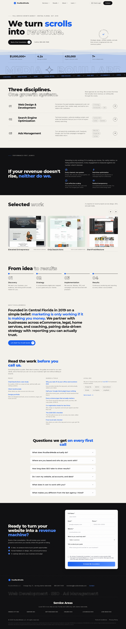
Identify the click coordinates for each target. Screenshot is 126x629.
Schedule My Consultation (91, 564)
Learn (73, 3)
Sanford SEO (31, 611)
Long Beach (106, 390)
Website (71, 529)
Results (56, 3)
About (65, 3)
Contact (107, 3)
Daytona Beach (107, 387)
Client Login (96, 3)
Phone (94, 521)
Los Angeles (96, 390)
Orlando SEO (68, 611)
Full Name (71, 513)
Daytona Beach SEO (51, 611)
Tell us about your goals (75, 544)
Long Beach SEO (106, 611)
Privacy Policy (113, 620)
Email (70, 521)
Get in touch (88, 395)
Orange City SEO (13, 611)
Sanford (97, 387)
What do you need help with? (77, 536)
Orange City (88, 387)
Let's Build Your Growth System (22, 343)
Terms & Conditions (101, 620)
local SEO (105, 381)
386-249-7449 (59, 586)
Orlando (87, 390)
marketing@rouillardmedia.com (76, 586)
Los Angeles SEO (88, 611)
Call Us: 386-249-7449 (41, 42)
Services (46, 3)
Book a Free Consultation (20, 42)
